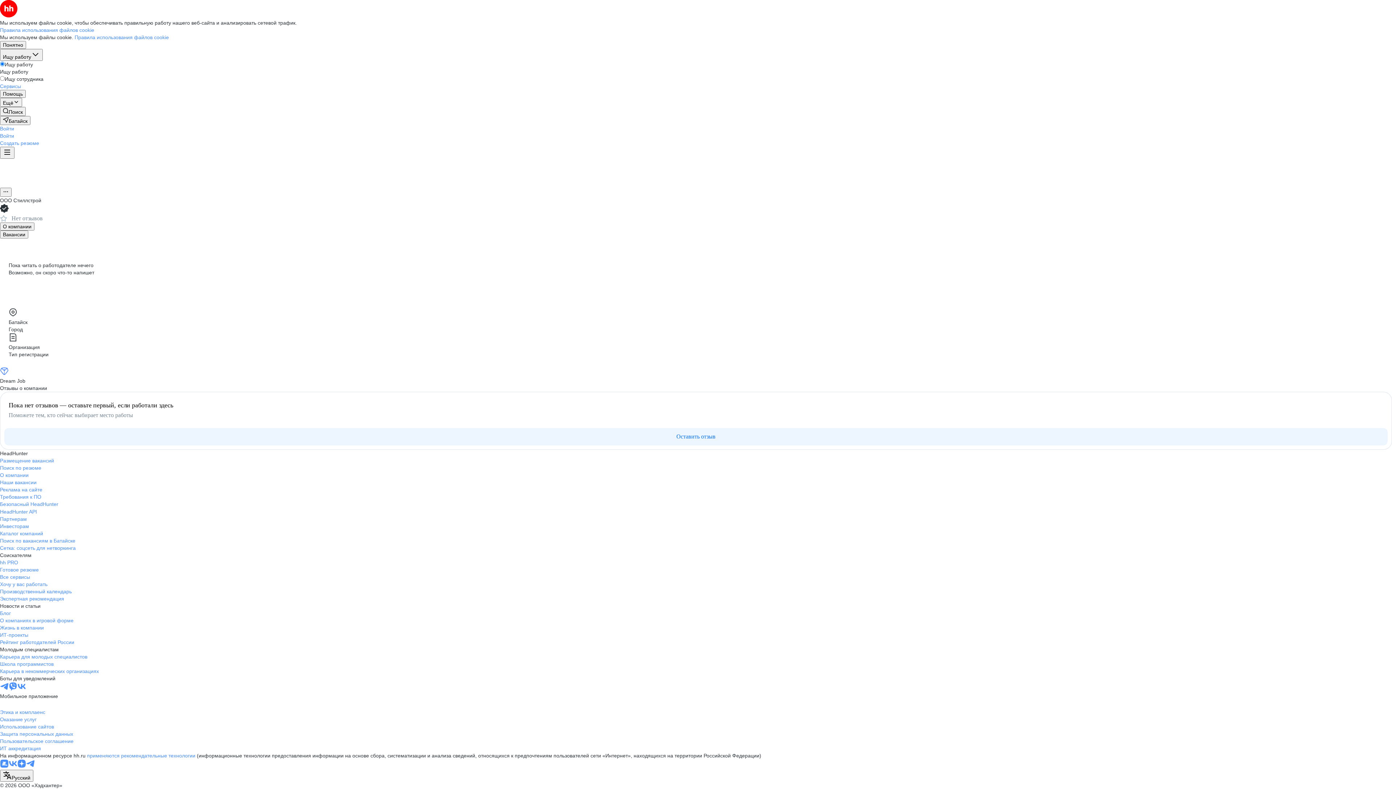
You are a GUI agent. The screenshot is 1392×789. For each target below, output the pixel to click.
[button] (7, 129)
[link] (13, 111)
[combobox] (16, 776)
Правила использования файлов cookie (122, 37)
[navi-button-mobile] (7, 153)
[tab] (17, 227)
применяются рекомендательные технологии (141, 756)
